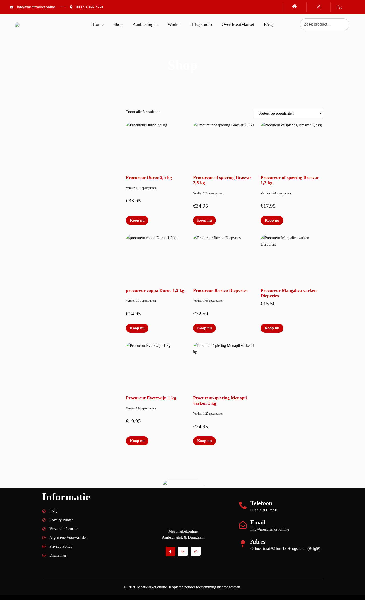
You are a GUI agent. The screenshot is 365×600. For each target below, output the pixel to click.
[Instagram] (183, 551)
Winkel (174, 24)
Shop (118, 24)
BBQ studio (201, 24)
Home (98, 24)
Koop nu (137, 220)
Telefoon (261, 503)
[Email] (243, 525)
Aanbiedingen (145, 24)
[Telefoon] (243, 505)
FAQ (268, 24)
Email (258, 522)
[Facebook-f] (170, 551)
